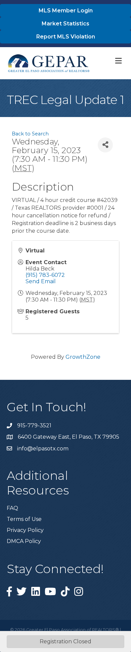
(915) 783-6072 (45, 275)
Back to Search (30, 134)
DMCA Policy (24, 541)
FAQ (12, 508)
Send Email (41, 281)
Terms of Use (24, 519)
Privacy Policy (25, 530)
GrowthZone (83, 357)
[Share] (105, 144)
